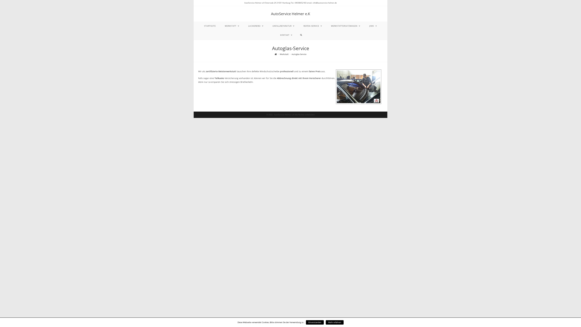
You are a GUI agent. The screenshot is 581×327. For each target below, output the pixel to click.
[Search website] (301, 35)
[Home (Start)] (276, 54)
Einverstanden (314, 322)
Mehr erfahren (334, 322)
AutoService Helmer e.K (290, 13)
